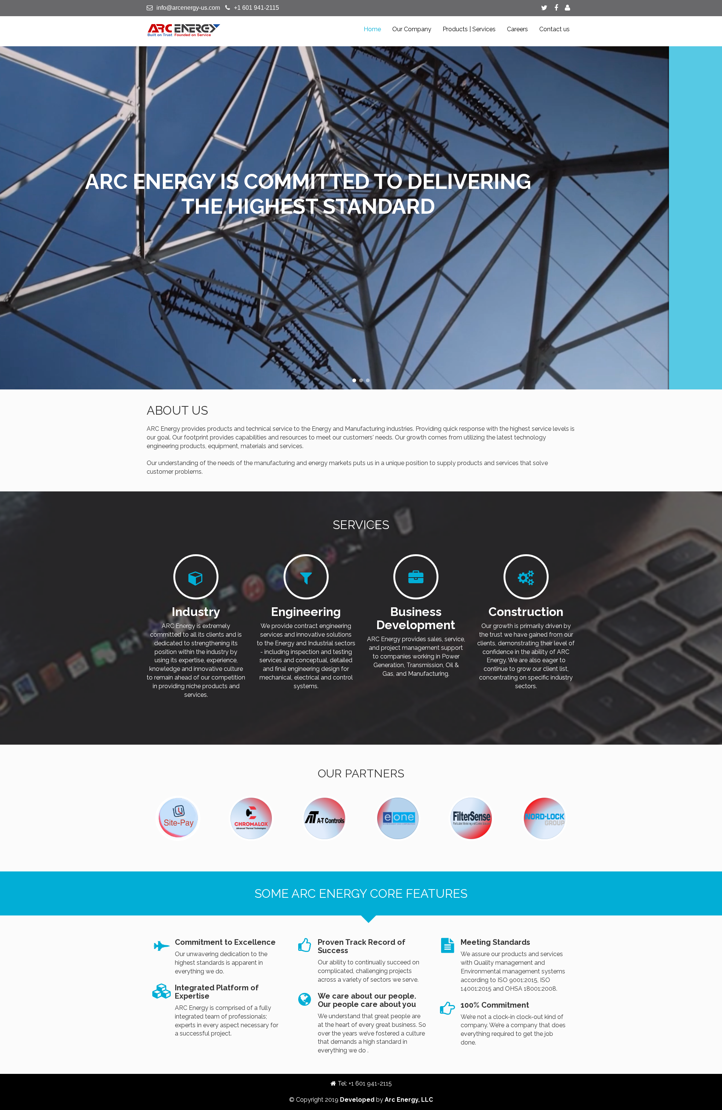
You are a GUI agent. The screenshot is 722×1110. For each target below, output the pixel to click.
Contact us (554, 29)
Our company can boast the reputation (361, 179)
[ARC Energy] (184, 30)
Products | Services (469, 29)
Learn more (368, 270)
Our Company (411, 29)
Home (372, 29)
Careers (517, 29)
